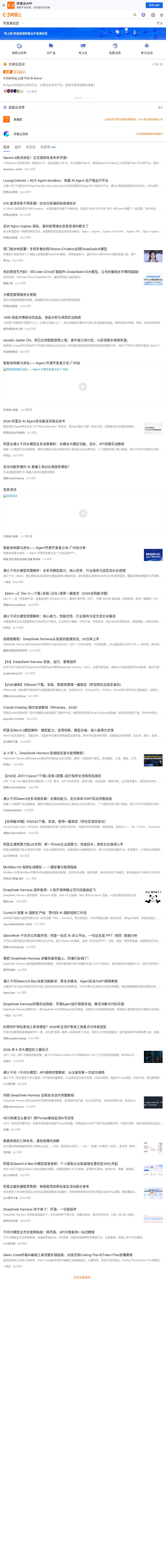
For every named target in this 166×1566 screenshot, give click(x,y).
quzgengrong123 (12, 673)
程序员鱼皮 (9, 969)
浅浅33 (7, 1061)
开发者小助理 (10, 409)
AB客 (6, 1129)
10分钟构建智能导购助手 (149, 133)
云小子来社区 (10, 855)
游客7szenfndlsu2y (13, 478)
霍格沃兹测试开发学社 (15, 650)
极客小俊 (8, 283)
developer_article (12, 169)
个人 (159, 23)
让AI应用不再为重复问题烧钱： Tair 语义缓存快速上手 (133, 119)
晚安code (8, 901)
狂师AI (6, 764)
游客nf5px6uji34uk (13, 1106)
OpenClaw (9, 992)
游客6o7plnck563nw (14, 604)
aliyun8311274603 (13, 719)
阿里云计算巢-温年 (13, 878)
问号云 (7, 455)
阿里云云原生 (10, 192)
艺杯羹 (7, 1152)
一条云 (7, 582)
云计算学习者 (10, 741)
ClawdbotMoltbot (12, 810)
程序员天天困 (10, 1220)
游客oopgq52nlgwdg (14, 1038)
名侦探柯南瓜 (10, 351)
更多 (160, 107)
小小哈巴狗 (9, 1084)
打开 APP (154, 5)
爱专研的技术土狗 (13, 328)
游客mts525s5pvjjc (13, 947)
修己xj (6, 260)
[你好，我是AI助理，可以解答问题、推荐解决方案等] (143, 14)
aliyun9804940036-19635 (17, 924)
